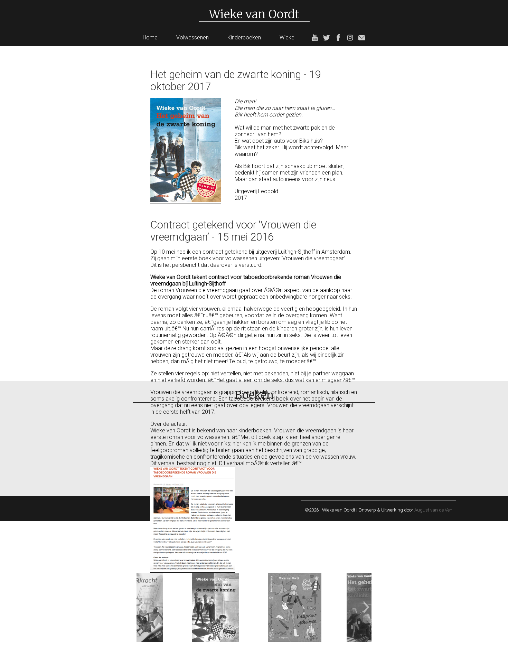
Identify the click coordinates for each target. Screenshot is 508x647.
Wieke (287, 37)
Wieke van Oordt (254, 14)
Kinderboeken (244, 37)
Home (150, 37)
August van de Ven (433, 510)
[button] (141, 607)
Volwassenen (192, 37)
